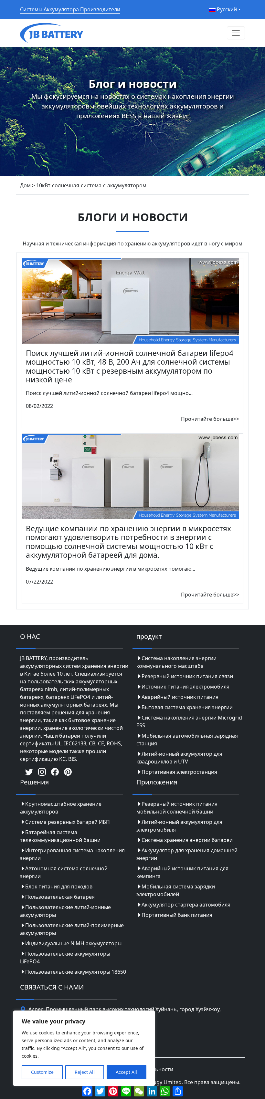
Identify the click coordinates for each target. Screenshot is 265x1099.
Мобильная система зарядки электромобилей (175, 890)
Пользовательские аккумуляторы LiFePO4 (65, 957)
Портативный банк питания (177, 914)
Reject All (85, 1072)
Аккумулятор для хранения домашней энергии (187, 854)
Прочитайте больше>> (210, 418)
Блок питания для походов (58, 886)
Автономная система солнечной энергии (64, 872)
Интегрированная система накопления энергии (72, 854)
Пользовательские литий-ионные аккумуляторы (65, 911)
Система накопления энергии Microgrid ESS (189, 721)
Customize (42, 1072)
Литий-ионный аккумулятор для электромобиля (179, 825)
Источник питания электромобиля (185, 686)
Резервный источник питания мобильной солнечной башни (176, 807)
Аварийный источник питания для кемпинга (182, 872)
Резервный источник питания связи (187, 676)
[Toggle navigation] (236, 32)
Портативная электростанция (179, 771)
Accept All (126, 1072)
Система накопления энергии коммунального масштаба (176, 662)
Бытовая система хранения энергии (187, 707)
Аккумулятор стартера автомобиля (186, 904)
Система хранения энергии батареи (187, 840)
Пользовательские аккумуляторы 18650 (75, 971)
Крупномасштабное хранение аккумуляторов (60, 807)
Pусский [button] (226, 9)
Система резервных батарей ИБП (67, 821)
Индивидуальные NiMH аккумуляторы (73, 943)
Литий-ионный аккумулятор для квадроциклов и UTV (179, 757)
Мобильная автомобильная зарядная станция (187, 739)
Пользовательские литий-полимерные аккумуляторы (72, 929)
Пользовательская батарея (60, 896)
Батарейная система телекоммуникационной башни (60, 836)
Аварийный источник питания (180, 696)
